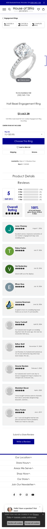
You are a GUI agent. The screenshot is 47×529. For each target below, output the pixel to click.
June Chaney (21, 226)
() (40, 189)
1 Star (20, 199)
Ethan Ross (19, 284)
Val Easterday (21, 266)
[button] (9, 9)
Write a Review (24, 441)
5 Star (20, 189)
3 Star (20, 194)
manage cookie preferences (25, 517)
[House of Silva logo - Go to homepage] (23, 9)
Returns (34, 152)
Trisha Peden (20, 248)
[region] (23, 62)
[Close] (43, 2)
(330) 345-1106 (35, 3)
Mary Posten (20, 410)
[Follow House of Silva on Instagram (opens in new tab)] (26, 494)
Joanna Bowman (22, 302)
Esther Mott (19, 344)
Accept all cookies (32, 523)
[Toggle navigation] (6, 9)
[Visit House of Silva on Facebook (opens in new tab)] (14, 494)
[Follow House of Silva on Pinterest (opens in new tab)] (20, 494)
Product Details (24, 176)
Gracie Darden (21, 366)
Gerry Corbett (21, 322)
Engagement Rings (11, 18)
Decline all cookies (15, 523)
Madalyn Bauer (22, 388)
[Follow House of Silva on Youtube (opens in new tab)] (32, 494)
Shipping (13, 152)
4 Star (20, 192)
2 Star (20, 197)
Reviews (23, 183)
